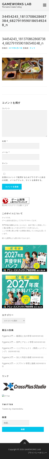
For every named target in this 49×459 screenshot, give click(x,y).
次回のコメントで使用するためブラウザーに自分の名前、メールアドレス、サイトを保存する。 (23, 178)
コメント (6, 108)
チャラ (32, 48)
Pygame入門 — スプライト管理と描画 (18, 363)
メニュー (44, 5)
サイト (5, 163)
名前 (5, 141)
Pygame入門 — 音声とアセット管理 (17, 342)
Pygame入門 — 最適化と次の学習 (16, 336)
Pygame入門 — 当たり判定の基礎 (16, 357)
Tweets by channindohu (12, 409)
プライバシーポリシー (37, 452)
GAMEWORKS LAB (16, 4)
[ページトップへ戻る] (24, 443)
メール (6, 152)
